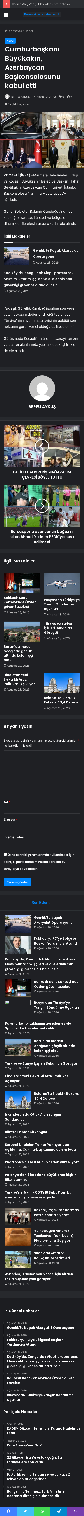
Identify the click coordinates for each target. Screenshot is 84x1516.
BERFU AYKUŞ (20, 97)
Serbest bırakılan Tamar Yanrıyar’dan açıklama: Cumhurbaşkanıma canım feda (40, 1147)
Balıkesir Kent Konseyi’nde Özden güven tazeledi (20, 602)
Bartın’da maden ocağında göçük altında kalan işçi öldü (18, 653)
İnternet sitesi (14, 837)
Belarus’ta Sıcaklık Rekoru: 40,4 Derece (61, 700)
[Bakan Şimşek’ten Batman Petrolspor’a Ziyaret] (18, 1216)
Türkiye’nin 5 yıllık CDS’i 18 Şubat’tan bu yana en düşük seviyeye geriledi (38, 1195)
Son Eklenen (42, 902)
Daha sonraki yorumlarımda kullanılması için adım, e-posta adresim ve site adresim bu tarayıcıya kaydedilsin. (39, 862)
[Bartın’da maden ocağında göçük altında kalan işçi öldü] (22, 632)
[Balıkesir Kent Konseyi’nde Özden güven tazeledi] (22, 583)
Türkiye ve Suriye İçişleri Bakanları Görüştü (58, 628)
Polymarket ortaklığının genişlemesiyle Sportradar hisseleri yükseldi (38, 1026)
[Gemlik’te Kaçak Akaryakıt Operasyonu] (16, 256)
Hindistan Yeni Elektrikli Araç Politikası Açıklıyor (19, 679)
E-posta (11, 819)
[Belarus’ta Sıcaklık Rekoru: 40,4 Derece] (62, 683)
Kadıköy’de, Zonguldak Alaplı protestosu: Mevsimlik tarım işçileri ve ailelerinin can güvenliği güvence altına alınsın (39, 279)
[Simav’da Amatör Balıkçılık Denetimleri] (18, 1259)
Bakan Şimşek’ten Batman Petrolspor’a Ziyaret (56, 1212)
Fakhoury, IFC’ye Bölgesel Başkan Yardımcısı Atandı (56, 941)
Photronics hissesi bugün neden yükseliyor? (42, 1162)
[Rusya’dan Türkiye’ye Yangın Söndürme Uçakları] (62, 584)
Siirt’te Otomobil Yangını (26, 1132)
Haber (28, 31)
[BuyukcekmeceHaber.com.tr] (42, 14)
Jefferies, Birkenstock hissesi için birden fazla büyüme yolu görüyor (39, 1276)
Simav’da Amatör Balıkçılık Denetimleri (52, 1255)
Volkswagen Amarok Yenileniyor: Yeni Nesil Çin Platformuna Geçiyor (55, 1235)
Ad (7, 802)
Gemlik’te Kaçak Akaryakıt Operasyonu (53, 920)
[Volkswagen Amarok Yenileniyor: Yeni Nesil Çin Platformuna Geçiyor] (18, 1237)
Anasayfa (15, 31)
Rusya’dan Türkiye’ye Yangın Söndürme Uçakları (62, 604)
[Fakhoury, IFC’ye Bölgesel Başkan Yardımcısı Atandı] (18, 945)
